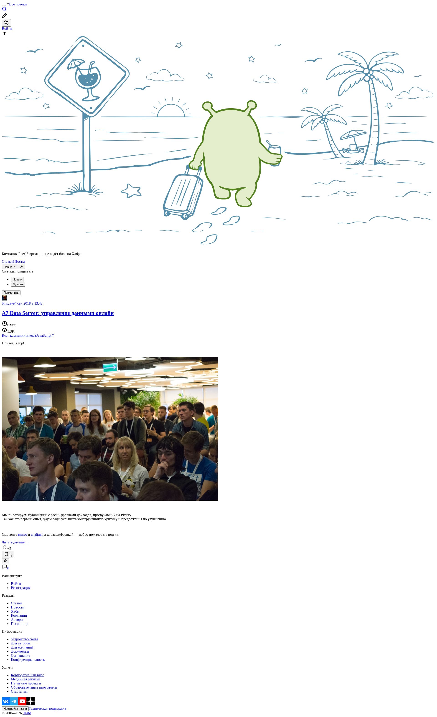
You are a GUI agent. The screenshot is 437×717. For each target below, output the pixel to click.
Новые (8, 267)
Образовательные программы (34, 687)
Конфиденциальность (28, 659)
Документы (20, 651)
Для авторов (20, 643)
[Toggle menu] (3, 5)
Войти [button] (7, 28)
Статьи (8, 261)
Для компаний (22, 647)
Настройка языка (15, 708)
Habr (27, 713)
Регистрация (20, 588)
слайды (36, 534)
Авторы (17, 619)
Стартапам (19, 691)
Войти (16, 584)
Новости (17, 607)
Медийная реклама (25, 679)
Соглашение (20, 655)
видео (22, 534)
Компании (19, 615)
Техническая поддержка (47, 708)
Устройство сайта (24, 639)
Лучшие (18, 284)
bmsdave (8, 303)
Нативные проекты (26, 683)
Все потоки (18, 4)
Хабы (15, 611)
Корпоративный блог (27, 675)
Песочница (19, 624)
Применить (11, 292)
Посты (20, 261)
